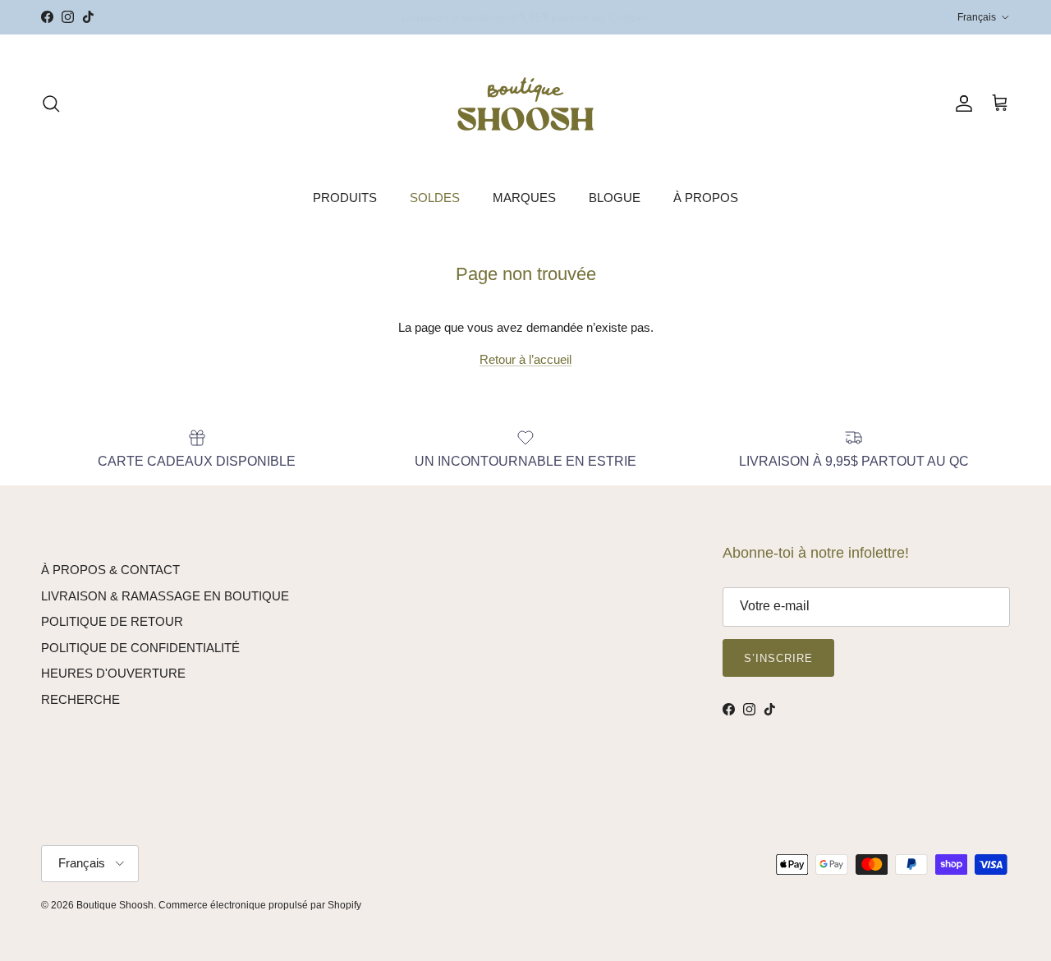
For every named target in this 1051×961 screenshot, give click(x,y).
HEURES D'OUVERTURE (113, 673)
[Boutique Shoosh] (525, 104)
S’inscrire (778, 658)
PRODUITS (345, 198)
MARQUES (524, 198)
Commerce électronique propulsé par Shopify (259, 905)
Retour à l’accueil (525, 359)
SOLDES (435, 198)
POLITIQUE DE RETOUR (112, 621)
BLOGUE (614, 198)
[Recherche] (51, 103)
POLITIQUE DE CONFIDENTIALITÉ (140, 648)
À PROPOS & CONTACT (110, 570)
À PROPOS (705, 198)
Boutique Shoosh (115, 905)
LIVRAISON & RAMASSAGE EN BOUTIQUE (165, 596)
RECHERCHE (80, 699)
